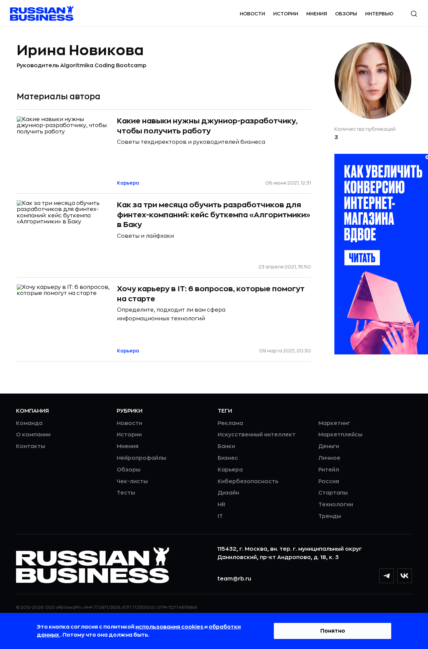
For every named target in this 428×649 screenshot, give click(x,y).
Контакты (30, 446)
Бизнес (228, 458)
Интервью (379, 13)
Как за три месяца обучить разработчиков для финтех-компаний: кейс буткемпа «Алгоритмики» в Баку (213, 214)
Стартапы (333, 493)
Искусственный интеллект (257, 434)
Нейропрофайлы (141, 458)
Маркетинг (334, 423)
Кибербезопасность (248, 481)
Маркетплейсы (340, 434)
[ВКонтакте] (404, 575)
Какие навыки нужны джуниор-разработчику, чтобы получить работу (207, 126)
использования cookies (169, 627)
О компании (33, 434)
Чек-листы (132, 481)
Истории (285, 13)
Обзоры (346, 13)
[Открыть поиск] (414, 14)
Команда (29, 423)
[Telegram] (386, 575)
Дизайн (228, 493)
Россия (328, 481)
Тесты (126, 493)
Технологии (335, 504)
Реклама (230, 423)
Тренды (329, 516)
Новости (252, 13)
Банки (226, 446)
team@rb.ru (234, 578)
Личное (329, 458)
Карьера (230, 469)
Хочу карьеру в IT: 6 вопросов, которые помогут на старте (211, 294)
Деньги (328, 446)
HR (221, 504)
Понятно (332, 631)
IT (220, 516)
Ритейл (328, 469)
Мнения (316, 13)
